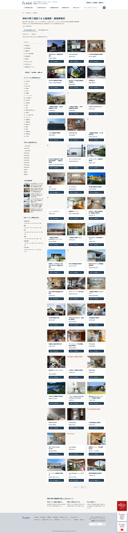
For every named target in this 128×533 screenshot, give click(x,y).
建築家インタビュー (64, 517)
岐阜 (25, 234)
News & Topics (28, 61)
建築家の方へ (58, 519)
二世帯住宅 (28, 98)
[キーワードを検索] (104, 7)
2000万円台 (26, 153)
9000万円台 (26, 167)
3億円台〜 (26, 174)
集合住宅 (28, 124)
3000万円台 (26, 155)
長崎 (30, 249)
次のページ (83, 487)
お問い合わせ (76, 7)
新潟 (32, 232)
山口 (30, 243)
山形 (38, 223)
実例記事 (26, 45)
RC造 (27, 91)
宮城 (33, 223)
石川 (39, 232)
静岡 (28, 232)
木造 (27, 83)
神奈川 (28, 227)
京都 (28, 238)
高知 (25, 245)
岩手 (31, 223)
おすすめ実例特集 (28, 53)
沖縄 (25, 251)
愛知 (25, 232)
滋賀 (35, 238)
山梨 (35, 232)
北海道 (25, 223)
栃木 (38, 227)
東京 (25, 227)
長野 (30, 232)
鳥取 (32, 243)
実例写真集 (27, 48)
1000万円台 (26, 148)
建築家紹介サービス (29, 67)
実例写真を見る (42, 7)
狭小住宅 (28, 100)
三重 (40, 238)
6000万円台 (26, 162)
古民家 (27, 112)
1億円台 (25, 169)
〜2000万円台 (27, 150)
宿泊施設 (28, 134)
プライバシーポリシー (67, 519)
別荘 (27, 107)
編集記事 (26, 51)
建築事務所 (28, 13)
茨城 (36, 227)
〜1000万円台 (27, 146)
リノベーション (29, 95)
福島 (40, 223)
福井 (42, 232)
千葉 (33, 227)
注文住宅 (28, 81)
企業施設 (28, 131)
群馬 (40, 227)
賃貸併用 (28, 122)
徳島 (42, 243)
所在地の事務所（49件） (43, 30)
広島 (25, 243)
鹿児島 (40, 249)
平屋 (27, 105)
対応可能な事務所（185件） (30, 30)
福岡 (25, 249)
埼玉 (31, 227)
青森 (28, 223)
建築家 (26, 59)
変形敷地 (28, 103)
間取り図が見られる (30, 110)
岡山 (28, 243)
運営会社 (82, 519)
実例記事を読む (29, 7)
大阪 (25, 238)
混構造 (27, 93)
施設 (27, 129)
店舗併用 (28, 119)
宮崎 (37, 249)
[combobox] (41, 34)
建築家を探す (66, 7)
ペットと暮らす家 (29, 115)
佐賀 (28, 249)
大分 (35, 249)
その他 (27, 136)
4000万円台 (26, 158)
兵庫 (30, 238)
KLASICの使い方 (74, 517)
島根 (35, 243)
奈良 (32, 238)
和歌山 (37, 238)
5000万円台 (26, 160)
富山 (37, 232)
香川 (37, 243)
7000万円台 (26, 165)
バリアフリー (28, 117)
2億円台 (25, 172)
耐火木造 (28, 86)
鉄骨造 (27, 88)
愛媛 (39, 243)
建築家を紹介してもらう (47, 519)
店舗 (27, 126)
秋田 (36, 223)
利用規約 (76, 519)
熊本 (32, 249)
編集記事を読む (55, 7)
